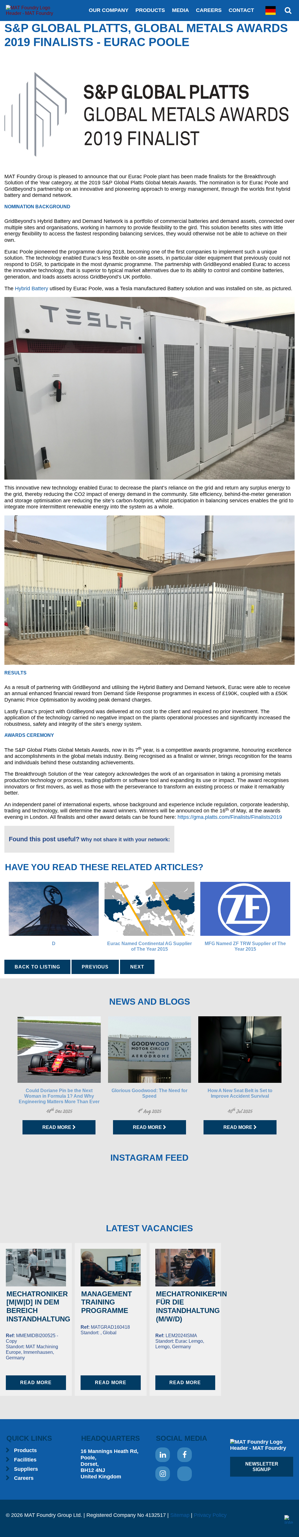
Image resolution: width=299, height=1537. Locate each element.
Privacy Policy (210, 1515)
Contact (241, 10)
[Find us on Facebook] (184, 1454)
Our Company (108, 10)
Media (180, 10)
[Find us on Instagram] (162, 1473)
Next (137, 966)
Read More (57, 1127)
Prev (7, 1075)
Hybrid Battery (31, 288)
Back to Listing (37, 966)
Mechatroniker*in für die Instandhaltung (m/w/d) (191, 1306)
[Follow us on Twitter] (184, 1473)
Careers (209, 10)
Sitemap (180, 1515)
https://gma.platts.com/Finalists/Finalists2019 (230, 817)
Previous (95, 966)
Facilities (25, 1460)
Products (150, 10)
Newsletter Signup (261, 1466)
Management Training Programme (106, 1302)
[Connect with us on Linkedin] (162, 1454)
